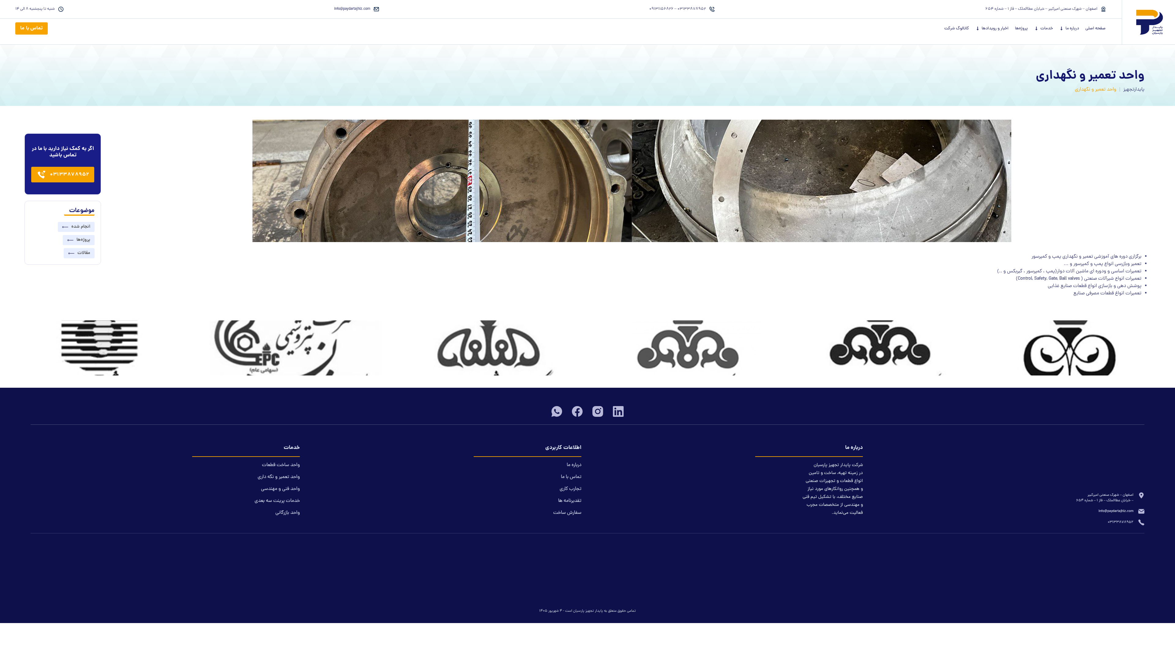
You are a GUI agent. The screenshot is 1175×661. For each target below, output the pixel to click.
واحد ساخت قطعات (281, 465)
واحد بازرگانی (287, 513)
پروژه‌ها (1021, 28)
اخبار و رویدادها (995, 28)
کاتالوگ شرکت (956, 28)
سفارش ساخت (567, 513)
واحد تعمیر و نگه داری (279, 477)
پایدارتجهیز (1133, 89)
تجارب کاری (570, 489)
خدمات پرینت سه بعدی (277, 501)
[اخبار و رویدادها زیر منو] (978, 28)
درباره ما (1072, 28)
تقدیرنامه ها (569, 501)
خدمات (1046, 28)
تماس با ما (31, 28)
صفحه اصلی (1095, 28)
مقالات (83, 253)
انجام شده (80, 226)
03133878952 (69, 174)
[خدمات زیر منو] (1036, 28)
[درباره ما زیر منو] (1061, 28)
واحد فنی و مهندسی (280, 489)
